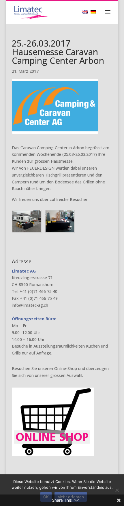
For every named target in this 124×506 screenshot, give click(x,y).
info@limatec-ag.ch (30, 305)
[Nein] (117, 490)
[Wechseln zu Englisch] (86, 11)
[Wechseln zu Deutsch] (95, 11)
